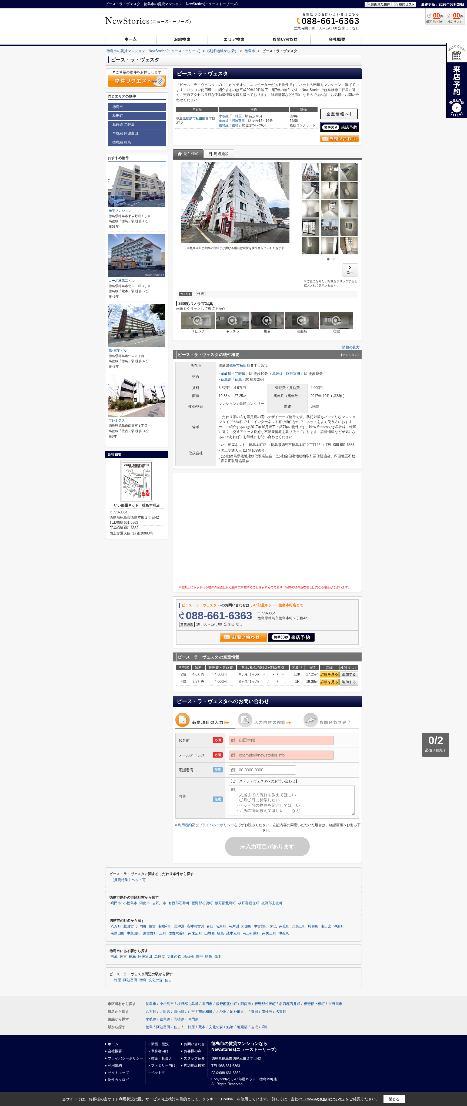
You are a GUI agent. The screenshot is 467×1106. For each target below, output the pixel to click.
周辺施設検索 (194, 1065)
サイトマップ (118, 1073)
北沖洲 (179, 926)
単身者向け (160, 1051)
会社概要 (115, 1051)
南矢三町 (269, 933)
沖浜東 (283, 933)
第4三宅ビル (118, 350)
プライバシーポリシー (216, 825)
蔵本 (217, 957)
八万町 (116, 926)
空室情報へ (337, 114)
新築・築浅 (160, 1044)
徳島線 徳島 (121, 142)
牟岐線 (224, 116)
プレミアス (117, 420)
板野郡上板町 (271, 903)
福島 (220, 933)
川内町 (141, 926)
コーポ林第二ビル (122, 281)
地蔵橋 (188, 957)
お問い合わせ (194, 1044)
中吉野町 (261, 926)
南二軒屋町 (251, 933)
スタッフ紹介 (194, 1058)
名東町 (221, 926)
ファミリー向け (163, 1065)
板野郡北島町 (225, 903)
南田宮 (326, 926)
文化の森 (174, 957)
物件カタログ (118, 1080)
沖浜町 (338, 926)
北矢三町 (299, 926)
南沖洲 (233, 926)
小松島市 (130, 903)
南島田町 (118, 933)
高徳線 (179, 1019)
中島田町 (134, 933)
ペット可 (158, 1073)
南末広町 (195, 933)
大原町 (246, 926)
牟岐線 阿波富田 (125, 133)
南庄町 (284, 926)
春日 (210, 926)
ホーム (113, 1044)
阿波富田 (238, 121)
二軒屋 (237, 116)
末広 (273, 926)
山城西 (209, 933)
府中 (199, 957)
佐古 (123, 957)
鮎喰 (208, 957)
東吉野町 (150, 933)
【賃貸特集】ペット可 (128, 880)
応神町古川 (195, 926)
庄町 (162, 933)
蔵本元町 (233, 933)
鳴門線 (193, 1019)
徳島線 (224, 125)
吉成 (114, 957)
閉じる (394, 1099)
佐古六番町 (177, 933)
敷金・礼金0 (161, 1058)
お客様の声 (192, 1051)
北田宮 (128, 926)
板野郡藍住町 (248, 903)
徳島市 (191, 118)
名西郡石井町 (178, 903)
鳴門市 (116, 903)
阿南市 (144, 903)
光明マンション (120, 211)
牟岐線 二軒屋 (123, 125)
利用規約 (185, 825)
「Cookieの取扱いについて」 (323, 1099)
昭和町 (313, 926)
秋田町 (200, 118)
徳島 (235, 125)
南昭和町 (165, 926)
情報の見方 (351, 347)
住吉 (152, 926)
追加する (349, 674)
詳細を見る (329, 674)
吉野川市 (159, 903)
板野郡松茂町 (202, 903)
